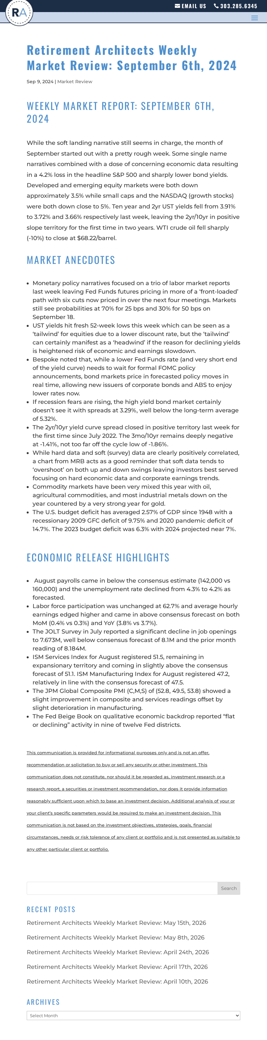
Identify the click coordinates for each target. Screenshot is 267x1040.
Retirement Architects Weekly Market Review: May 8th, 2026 (115, 937)
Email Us (194, 6)
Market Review (74, 81)
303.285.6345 (239, 6)
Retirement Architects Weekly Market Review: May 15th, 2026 (116, 922)
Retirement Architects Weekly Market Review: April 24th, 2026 (118, 952)
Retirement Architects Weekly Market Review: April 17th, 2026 (117, 967)
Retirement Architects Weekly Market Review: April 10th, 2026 (117, 981)
